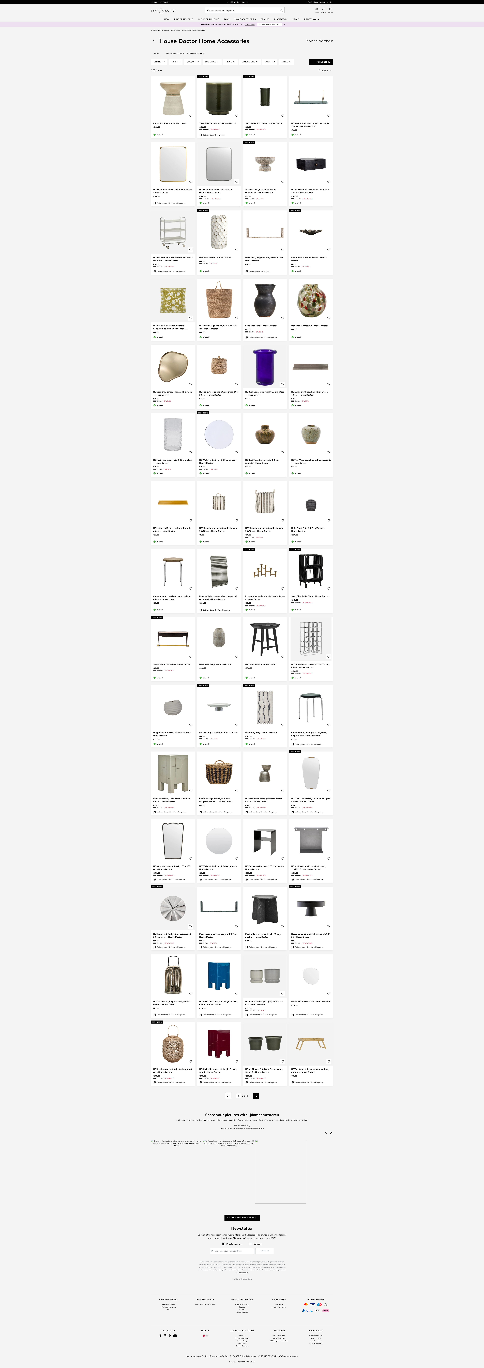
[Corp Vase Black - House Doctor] (265, 310)
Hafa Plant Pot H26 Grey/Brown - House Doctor (308, 529)
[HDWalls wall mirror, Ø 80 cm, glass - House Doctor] (219, 851)
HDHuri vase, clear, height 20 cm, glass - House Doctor (172, 461)
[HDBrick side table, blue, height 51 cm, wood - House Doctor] (219, 986)
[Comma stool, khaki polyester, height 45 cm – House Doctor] (173, 581)
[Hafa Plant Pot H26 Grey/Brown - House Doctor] (311, 513)
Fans (226, 19)
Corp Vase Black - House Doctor (261, 325)
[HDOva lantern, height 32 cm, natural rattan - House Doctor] (173, 986)
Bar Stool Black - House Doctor (260, 664)
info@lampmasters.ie (168, 1307)
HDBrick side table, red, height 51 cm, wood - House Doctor (218, 1071)
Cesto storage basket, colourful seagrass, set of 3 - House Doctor (215, 800)
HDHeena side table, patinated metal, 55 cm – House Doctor (263, 800)
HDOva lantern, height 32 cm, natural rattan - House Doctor (172, 1003)
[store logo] (163, 10)
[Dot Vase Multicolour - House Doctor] (311, 310)
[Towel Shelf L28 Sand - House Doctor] (173, 649)
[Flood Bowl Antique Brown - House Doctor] (311, 242)
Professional (312, 19)
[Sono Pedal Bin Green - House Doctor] (265, 107)
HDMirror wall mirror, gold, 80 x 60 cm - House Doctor (172, 191)
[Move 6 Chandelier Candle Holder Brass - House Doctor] (265, 581)
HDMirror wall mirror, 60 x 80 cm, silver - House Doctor (216, 191)
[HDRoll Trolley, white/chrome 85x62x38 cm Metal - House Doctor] (173, 242)
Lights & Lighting (157, 30)
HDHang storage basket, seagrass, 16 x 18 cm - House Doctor (218, 393)
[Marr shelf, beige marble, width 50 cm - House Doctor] (265, 242)
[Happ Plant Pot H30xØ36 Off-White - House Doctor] (173, 716)
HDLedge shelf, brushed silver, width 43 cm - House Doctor (309, 393)
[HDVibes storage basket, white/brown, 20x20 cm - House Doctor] (219, 513)
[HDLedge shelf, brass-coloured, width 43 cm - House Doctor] (173, 513)
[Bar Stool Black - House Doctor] (265, 649)
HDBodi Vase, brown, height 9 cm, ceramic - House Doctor (262, 461)
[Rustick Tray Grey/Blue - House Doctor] (219, 716)
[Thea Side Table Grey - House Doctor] (219, 107)
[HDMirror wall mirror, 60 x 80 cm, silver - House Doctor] (219, 174)
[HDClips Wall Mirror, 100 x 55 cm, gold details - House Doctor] (311, 783)
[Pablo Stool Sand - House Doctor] (173, 107)
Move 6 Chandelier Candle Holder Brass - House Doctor (265, 598)
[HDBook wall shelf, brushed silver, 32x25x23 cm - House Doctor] (311, 851)
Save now (250, 24)
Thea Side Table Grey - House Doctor (217, 123)
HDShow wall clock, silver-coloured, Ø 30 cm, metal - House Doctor (172, 935)
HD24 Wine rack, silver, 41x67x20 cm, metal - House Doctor (310, 666)
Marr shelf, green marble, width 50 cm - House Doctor (219, 935)
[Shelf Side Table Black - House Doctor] (311, 581)
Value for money (315, 1341)
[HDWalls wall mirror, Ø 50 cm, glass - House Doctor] (219, 445)
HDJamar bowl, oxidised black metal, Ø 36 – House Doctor (310, 935)
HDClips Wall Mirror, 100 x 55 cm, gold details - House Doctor (310, 800)
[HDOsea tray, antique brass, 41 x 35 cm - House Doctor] (173, 377)
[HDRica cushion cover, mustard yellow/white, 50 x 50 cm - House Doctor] (173, 310)
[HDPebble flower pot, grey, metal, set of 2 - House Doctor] (265, 986)
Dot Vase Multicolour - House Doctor (309, 325)
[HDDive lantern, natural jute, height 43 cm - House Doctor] (173, 1054)
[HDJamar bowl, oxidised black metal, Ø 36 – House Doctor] (311, 918)
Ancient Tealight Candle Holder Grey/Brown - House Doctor (260, 191)
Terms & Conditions (242, 1338)
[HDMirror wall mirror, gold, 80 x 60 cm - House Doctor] (173, 174)
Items (156, 53)
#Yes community (279, 1336)
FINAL (269, 24)
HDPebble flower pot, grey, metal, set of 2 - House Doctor (264, 1003)
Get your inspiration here (240, 1217)
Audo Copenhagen (315, 1336)
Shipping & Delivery (242, 1304)
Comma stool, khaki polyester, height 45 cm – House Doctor (171, 598)
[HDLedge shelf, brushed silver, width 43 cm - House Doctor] (311, 377)
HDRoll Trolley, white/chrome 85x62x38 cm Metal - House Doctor (173, 259)
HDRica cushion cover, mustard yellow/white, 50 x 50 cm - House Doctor (170, 327)
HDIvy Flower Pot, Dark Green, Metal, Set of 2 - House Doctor (264, 1071)
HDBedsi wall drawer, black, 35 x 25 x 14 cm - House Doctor (310, 191)
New (166, 19)
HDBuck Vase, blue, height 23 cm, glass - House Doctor (264, 393)
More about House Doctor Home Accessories (185, 53)
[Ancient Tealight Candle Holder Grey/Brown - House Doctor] (265, 174)
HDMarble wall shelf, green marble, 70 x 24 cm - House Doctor (310, 125)
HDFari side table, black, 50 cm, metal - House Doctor (264, 868)
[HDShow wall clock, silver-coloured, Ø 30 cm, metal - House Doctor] (173, 918)
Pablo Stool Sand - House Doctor (169, 123)
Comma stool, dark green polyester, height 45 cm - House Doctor (309, 734)
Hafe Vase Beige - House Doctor (215, 664)
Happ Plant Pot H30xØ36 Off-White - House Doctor (172, 734)
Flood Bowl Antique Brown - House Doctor (309, 259)
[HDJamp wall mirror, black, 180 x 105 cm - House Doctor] (173, 851)
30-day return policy (279, 1307)
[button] (190, 115)
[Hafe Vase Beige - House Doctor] (219, 649)
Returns (242, 1307)
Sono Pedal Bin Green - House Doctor (264, 123)
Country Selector (242, 1346)
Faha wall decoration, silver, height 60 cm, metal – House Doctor (218, 598)
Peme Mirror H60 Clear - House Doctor (310, 1001)
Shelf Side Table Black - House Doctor (310, 596)
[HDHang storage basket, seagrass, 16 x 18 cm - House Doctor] (219, 377)
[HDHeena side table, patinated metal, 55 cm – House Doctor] (265, 783)
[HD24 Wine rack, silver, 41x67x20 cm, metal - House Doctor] (311, 649)
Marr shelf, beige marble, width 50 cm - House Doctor (264, 259)
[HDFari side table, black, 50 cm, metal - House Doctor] (265, 851)
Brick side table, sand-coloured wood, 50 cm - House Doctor (171, 800)
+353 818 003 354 (168, 1304)
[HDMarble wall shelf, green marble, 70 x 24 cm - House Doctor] (311, 107)
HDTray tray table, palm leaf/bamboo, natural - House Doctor (309, 1071)
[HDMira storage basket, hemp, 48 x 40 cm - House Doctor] (219, 310)
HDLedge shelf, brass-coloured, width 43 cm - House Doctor (172, 529)
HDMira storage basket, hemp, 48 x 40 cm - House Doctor (218, 327)
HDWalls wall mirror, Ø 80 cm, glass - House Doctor (218, 868)
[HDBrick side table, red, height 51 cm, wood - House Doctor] (219, 1054)
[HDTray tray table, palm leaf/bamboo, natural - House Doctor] (311, 1054)
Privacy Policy (242, 1341)
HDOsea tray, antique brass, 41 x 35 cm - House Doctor (172, 393)
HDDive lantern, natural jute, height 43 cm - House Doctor (172, 1071)
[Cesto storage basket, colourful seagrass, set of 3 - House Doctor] (219, 783)
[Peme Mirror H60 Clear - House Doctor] (311, 986)
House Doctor (175, 30)
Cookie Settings (278, 1338)
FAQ (168, 1309)
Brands (166, 30)
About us (242, 1336)
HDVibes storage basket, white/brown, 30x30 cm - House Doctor (264, 529)
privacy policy (243, 1272)
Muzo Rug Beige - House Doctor (261, 732)
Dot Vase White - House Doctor (215, 257)
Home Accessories (315, 1343)
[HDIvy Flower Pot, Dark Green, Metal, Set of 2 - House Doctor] (265, 1054)
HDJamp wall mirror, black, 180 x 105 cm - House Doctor (171, 868)
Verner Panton (315, 1338)
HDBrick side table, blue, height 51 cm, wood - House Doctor (218, 1003)
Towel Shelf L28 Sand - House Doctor (172, 664)
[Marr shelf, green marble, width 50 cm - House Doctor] (219, 918)
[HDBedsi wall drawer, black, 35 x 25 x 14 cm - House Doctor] (311, 174)
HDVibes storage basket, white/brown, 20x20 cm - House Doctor (218, 529)
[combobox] (244, 10)
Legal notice (242, 1343)
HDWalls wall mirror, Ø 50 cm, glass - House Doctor (218, 461)
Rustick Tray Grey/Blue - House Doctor (218, 732)
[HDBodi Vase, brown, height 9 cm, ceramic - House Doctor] (265, 445)
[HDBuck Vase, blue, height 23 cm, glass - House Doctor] (265, 377)
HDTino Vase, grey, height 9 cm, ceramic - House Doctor (311, 461)
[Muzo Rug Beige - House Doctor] (265, 716)
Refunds (242, 1309)
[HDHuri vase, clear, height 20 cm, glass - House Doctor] (173, 445)
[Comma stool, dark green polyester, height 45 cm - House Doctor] (311, 716)
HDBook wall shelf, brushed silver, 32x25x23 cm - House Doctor (308, 868)
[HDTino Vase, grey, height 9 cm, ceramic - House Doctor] (311, 445)
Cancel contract (242, 1312)
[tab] (159, 62)
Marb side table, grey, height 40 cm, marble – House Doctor (263, 935)
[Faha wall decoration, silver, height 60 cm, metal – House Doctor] (219, 581)
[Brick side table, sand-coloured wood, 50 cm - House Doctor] (173, 783)
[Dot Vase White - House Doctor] (219, 242)
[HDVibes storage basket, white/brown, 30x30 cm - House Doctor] (265, 513)
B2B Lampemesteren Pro (279, 1341)
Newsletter (279, 1304)
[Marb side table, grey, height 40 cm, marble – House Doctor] (265, 918)
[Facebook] (160, 1335)
